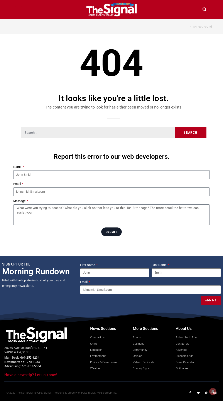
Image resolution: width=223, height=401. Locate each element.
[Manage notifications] (212, 391)
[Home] (187, 26)
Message (19, 201)
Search (191, 132)
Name (17, 167)
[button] (18, 9)
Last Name (159, 265)
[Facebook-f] (190, 392)
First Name (88, 265)
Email (17, 183)
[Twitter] (198, 392)
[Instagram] (206, 392)
